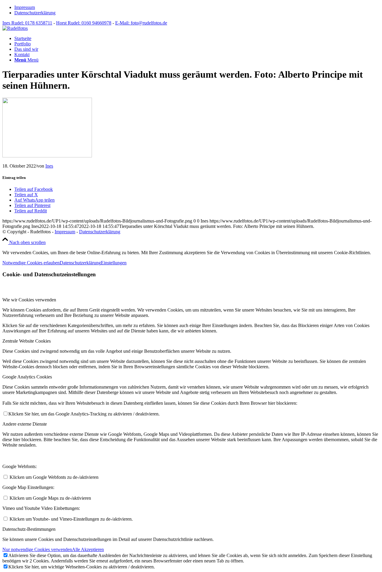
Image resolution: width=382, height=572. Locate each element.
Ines (49, 165)
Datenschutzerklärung (35, 12)
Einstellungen (114, 262)
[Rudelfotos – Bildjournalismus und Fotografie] (15, 28)
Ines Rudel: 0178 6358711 (27, 22)
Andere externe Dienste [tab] (24, 424)
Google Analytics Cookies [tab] (27, 376)
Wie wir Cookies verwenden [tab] (29, 299)
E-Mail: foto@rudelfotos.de (141, 22)
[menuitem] (197, 7)
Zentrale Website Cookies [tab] (26, 340)
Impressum (24, 7)
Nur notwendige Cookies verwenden (37, 549)
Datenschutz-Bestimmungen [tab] (29, 529)
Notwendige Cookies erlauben (31, 262)
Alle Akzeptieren (88, 549)
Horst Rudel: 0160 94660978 (83, 22)
